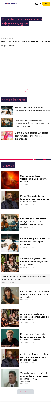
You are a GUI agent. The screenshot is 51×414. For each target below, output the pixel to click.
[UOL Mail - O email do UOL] (36, 3)
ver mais (24, 392)
